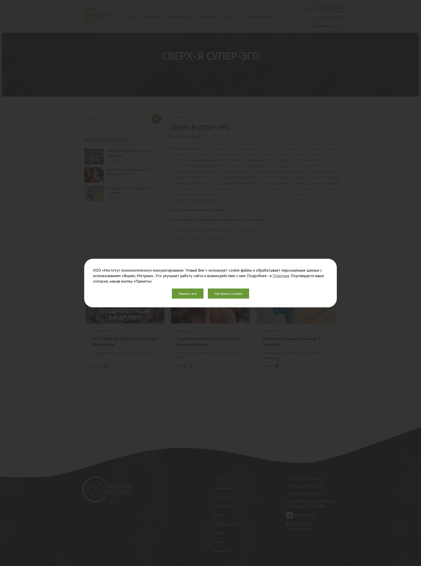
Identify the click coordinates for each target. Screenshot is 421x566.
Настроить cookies (228, 293)
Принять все (187, 293)
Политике (281, 275)
